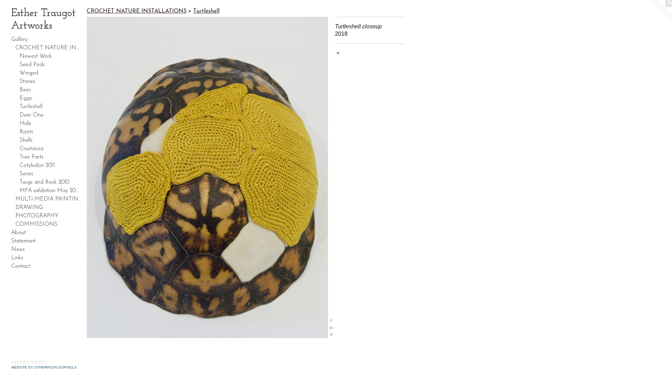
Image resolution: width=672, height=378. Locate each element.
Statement (23, 241)
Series (26, 174)
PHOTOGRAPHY (36, 216)
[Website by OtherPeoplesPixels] (658, 14)
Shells (26, 140)
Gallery (19, 39)
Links (17, 258)
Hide (25, 123)
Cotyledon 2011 (37, 165)
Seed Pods (32, 65)
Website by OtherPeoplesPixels (44, 367)
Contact (20, 266)
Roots (26, 132)
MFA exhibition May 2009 (50, 191)
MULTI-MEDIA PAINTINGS (48, 199)
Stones (27, 81)
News (18, 249)
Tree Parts (31, 157)
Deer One (31, 115)
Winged (29, 73)
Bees (25, 90)
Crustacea (31, 149)
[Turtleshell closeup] (207, 177)
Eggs (26, 98)
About (18, 233)
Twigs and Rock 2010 (44, 182)
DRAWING (29, 207)
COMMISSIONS (36, 224)
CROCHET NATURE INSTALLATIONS (48, 48)
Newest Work (36, 56)
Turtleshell (31, 107)
